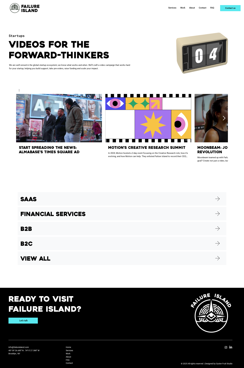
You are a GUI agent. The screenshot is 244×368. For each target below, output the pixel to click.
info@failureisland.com (18, 347)
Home (68, 347)
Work (68, 353)
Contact (69, 363)
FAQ (67, 360)
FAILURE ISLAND (30, 9)
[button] (20, 90)
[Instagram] (226, 347)
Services (69, 350)
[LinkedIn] (230, 347)
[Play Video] (59, 118)
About (69, 357)
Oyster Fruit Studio (224, 363)
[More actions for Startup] (20, 90)
